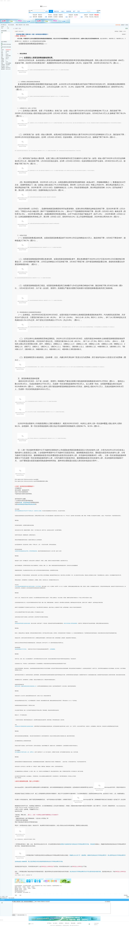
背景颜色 (42, 901)
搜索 (99, 10)
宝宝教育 (55, 16)
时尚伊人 (50, 14)
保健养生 (61, 14)
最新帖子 (123, 24)
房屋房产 (86, 14)
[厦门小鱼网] (17, 20)
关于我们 (49, 923)
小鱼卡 (62, 11)
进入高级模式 (107, 901)
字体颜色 (38, 901)
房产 (74, 11)
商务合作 (67, 923)
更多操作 (124, 34)
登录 (98, 10)
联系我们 (61, 923)
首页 (46, 11)
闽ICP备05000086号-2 (74, 925)
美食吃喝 (61, 16)
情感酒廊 (40, 16)
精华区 (126, 24)
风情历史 (40, 14)
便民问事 (35, 16)
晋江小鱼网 (34, 6)
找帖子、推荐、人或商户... (5, 0)
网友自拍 (96, 14)
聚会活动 (96, 16)
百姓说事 (35, 14)
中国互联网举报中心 (96, 924)
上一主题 (15, 28)
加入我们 (55, 923)
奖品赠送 (76, 14)
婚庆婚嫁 (55, 14)
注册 (98, 11)
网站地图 (73, 923)
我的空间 (56, 11)
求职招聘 (91, 14)
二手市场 (86, 16)
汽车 (78, 11)
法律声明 (79, 923)
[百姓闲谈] (19, 34)
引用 (20, 895)
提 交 (14, 915)
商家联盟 (68, 11)
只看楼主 (121, 31)
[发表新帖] (127, 28)
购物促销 (71, 14)
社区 (29, 11)
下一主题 (19, 28)
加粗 (36, 901)
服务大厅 (71, 16)
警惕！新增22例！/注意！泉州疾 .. (22, 24)
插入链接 (46, 901)
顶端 (126, 895)
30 (6, 52)
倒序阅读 (116, 31)
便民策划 (3, 30)
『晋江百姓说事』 (11, 24)
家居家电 (50, 16)
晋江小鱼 (30, 10)
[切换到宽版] (117, 24)
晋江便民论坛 (3, 24)
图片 (49, 901)
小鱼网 (56, 925)
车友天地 (91, 16)
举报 (125, 895)
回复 (16, 895)
